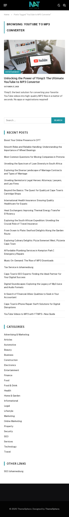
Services (8, 441)
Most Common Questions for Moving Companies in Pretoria (34, 157)
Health (7, 390)
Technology (10, 446)
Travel (7, 451)
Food (6, 380)
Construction (11, 360)
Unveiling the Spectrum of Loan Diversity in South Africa (33, 163)
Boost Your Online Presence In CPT (22, 140)
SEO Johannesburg (13, 471)
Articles (8, 339)
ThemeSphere (52, 509)
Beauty (8, 350)
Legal (7, 406)
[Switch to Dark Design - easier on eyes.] (59, 5)
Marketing (9, 416)
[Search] (64, 5)
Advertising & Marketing (16, 334)
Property (8, 426)
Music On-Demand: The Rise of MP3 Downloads (28, 260)
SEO (6, 436)
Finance (8, 375)
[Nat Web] (34, 5)
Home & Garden (12, 395)
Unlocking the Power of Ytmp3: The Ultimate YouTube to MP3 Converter (34, 80)
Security (8, 431)
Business (8, 355)
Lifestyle (8, 411)
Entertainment (12, 72)
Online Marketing (13, 421)
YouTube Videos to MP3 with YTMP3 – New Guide (29, 314)
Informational (11, 401)
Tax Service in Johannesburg (18, 267)
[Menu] (5, 5)
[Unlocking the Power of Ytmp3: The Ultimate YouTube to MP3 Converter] (34, 57)
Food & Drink (10, 385)
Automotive (10, 344)
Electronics (10, 365)
